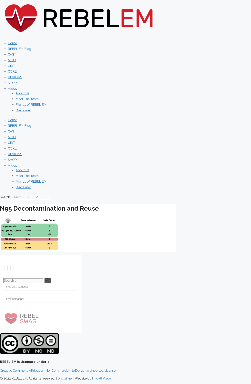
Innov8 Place (101, 378)
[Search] (47, 280)
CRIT (11, 66)
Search (5, 197)
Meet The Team (27, 99)
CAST (12, 54)
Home (12, 43)
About (12, 88)
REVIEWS (15, 77)
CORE (12, 71)
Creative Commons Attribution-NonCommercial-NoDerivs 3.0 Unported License (57, 370)
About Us (22, 93)
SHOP (12, 83)
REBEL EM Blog (19, 49)
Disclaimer (23, 110)
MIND (12, 60)
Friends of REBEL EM (31, 104)
